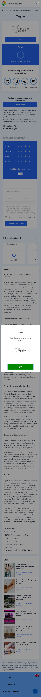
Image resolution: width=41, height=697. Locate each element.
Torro (20, 332)
